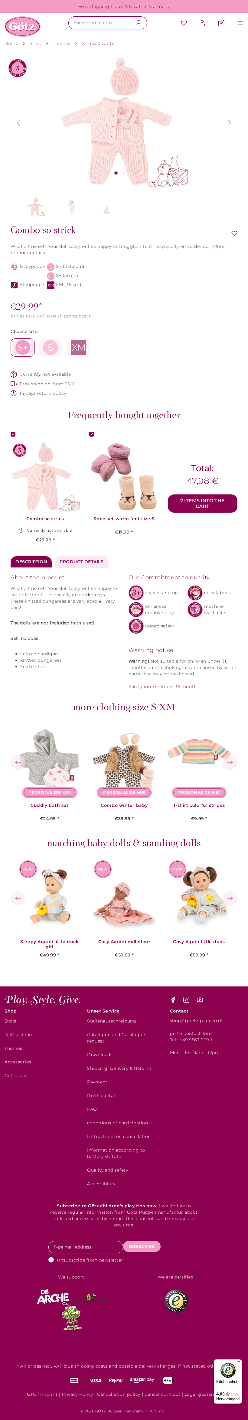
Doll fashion (18, 1034)
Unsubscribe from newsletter (90, 1260)
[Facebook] (174, 1001)
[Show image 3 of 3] (132, 173)
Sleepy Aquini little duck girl (49, 944)
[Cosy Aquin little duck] (199, 897)
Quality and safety (107, 1170)
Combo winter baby (124, 805)
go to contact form (192, 1033)
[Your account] (202, 23)
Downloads (100, 1054)
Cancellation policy (118, 1394)
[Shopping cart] (221, 23)
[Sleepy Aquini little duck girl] (50, 897)
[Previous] (18, 122)
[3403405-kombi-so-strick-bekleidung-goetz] (124, 123)
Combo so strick (45, 518)
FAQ (92, 1109)
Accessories (18, 1062)
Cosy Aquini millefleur (124, 941)
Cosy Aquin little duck (199, 941)
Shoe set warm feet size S (123, 518)
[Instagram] (187, 1001)
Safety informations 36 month (163, 686)
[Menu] (237, 23)
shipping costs (91, 1366)
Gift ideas (15, 1075)
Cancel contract (162, 1394)
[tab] (31, 562)
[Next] (229, 122)
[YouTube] (200, 1001)
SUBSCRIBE (142, 1246)
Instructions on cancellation (119, 1136)
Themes (13, 1048)
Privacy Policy (77, 1394)
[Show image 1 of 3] (116, 173)
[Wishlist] (184, 23)
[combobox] (98, 22)
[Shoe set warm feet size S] (124, 477)
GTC (31, 1394)
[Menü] (238, 1363)
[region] (124, 138)
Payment (97, 1082)
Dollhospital (101, 1095)
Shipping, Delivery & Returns (119, 1068)
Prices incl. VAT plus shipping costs (51, 316)
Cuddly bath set (49, 805)
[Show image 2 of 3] (124, 173)
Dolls (10, 1021)
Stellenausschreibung (111, 1021)
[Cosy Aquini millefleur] (124, 897)
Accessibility (101, 1183)
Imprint (48, 1394)
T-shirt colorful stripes (199, 805)
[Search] (138, 22)
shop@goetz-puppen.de (197, 1020)
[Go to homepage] (23, 26)
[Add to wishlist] (234, 233)
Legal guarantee (202, 1394)
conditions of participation (117, 1123)
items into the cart (202, 503)
